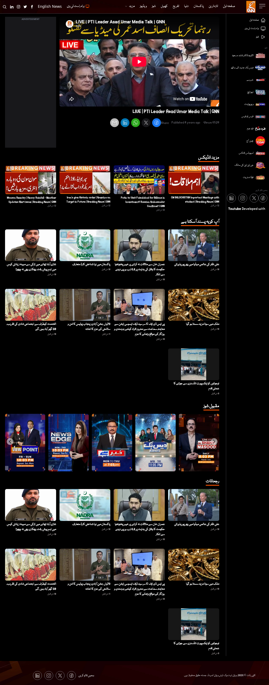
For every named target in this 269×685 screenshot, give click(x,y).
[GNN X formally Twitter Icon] (25, 6)
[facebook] (156, 123)
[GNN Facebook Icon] (32, 6)
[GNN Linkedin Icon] (11, 6)
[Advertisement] (30, 85)
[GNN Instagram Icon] (18, 6)
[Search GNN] (5, 6)
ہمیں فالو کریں (86, 675)
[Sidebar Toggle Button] (262, 6)
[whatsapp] (135, 123)
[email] (114, 123)
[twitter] (146, 123)
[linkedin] (125, 123)
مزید (132, 6)
